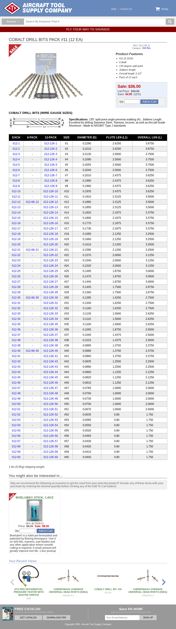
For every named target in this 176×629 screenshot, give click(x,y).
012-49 (16, 398)
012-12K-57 (50, 441)
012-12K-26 (50, 276)
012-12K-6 (50, 170)
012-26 (16, 276)
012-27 (16, 281)
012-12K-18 (50, 233)
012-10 (16, 191)
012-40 (16, 350)
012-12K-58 (50, 446)
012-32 (16, 308)
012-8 (16, 180)
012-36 (16, 329)
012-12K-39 (50, 345)
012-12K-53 (50, 419)
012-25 (16, 271)
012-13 (16, 207)
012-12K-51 (50, 409)
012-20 (16, 244)
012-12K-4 (50, 159)
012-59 (16, 451)
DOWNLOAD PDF (56, 617)
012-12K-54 (50, 425)
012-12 (16, 201)
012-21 (16, 249)
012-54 (16, 425)
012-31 (16, 302)
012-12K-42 (50, 361)
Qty (121, 101)
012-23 (16, 260)
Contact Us (126, 9)
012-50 (16, 403)
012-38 (16, 340)
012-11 (16, 196)
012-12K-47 (50, 388)
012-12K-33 (50, 313)
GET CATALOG (28, 617)
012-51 (16, 409)
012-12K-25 (50, 271)
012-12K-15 (50, 217)
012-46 (16, 382)
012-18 (16, 233)
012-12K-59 (50, 451)
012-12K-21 (50, 249)
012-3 (16, 154)
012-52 (16, 414)
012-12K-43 (50, 366)
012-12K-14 (50, 212)
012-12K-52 (50, 414)
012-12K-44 (50, 372)
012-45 (16, 377)
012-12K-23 (50, 260)
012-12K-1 (50, 143)
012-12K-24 (50, 265)
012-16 (16, 223)
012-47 (16, 388)
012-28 (16, 287)
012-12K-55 (50, 430)
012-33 (16, 313)
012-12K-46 (50, 382)
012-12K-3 (50, 154)
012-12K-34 (50, 318)
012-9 (16, 186)
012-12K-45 (50, 377)
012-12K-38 (50, 340)
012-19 (16, 239)
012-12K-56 (50, 435)
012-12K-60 (50, 457)
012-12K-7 (50, 175)
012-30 (16, 297)
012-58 (16, 446)
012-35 (16, 324)
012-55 (16, 430)
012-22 (16, 255)
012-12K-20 (50, 244)
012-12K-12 (50, 201)
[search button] (170, 22)
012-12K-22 (50, 255)
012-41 (16, 356)
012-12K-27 (50, 281)
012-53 (16, 419)
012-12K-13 (50, 207)
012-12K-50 (50, 403)
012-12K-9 (50, 186)
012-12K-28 (50, 287)
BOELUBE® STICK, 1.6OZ (34, 497)
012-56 (16, 435)
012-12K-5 (50, 164)
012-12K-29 (50, 292)
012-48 (16, 393)
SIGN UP (148, 617)
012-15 (16, 217)
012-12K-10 (50, 191)
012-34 (16, 318)
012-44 (16, 372)
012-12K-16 (50, 223)
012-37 (16, 334)
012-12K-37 (50, 334)
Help (113, 9)
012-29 (16, 292)
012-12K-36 (50, 329)
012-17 (16, 228)
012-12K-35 (50, 324)
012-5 (16, 164)
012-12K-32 (50, 308)
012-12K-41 (50, 356)
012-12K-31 (50, 302)
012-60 (16, 457)
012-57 (16, 441)
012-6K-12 (32, 201)
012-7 (16, 175)
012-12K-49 (50, 398)
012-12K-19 (50, 239)
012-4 (16, 159)
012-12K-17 (50, 228)
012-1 (16, 143)
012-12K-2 (50, 148)
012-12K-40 (50, 350)
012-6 (16, 170)
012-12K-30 (50, 297)
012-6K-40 (32, 350)
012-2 (16, 148)
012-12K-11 (51, 196)
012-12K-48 (50, 393)
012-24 (16, 265)
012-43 (16, 366)
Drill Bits (146, 48)
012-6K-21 (32, 249)
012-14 (16, 212)
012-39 (16, 345)
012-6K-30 (32, 297)
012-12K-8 (50, 180)
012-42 (16, 361)
